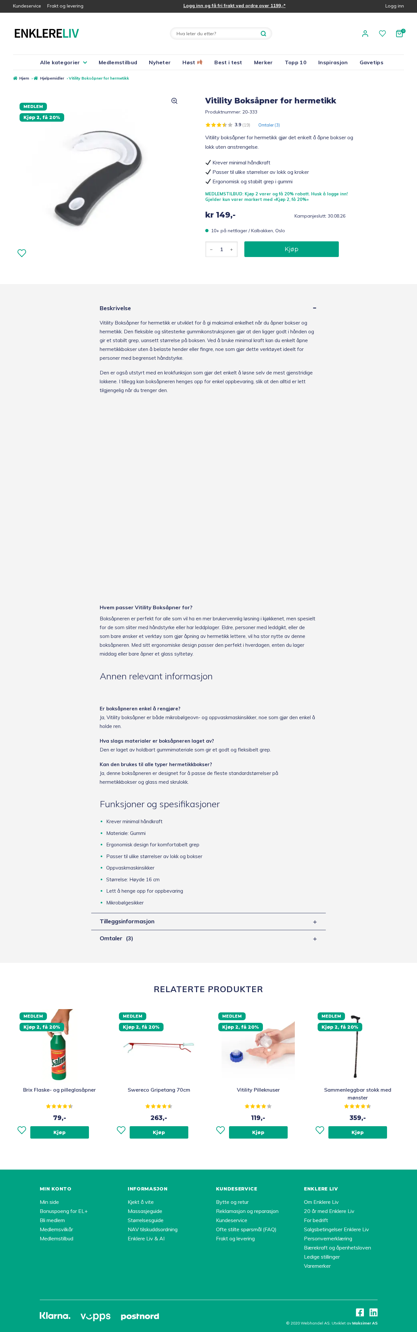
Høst (189, 62)
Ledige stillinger (322, 1256)
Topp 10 (296, 62)
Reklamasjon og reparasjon (247, 1211)
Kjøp (291, 249)
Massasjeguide (145, 1211)
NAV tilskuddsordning (153, 1229)
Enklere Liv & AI (146, 1238)
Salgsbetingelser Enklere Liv (336, 1229)
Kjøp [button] (59, 1132)
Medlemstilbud (118, 62)
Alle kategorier (60, 62)
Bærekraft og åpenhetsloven (337, 1247)
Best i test (228, 62)
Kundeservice (27, 6)
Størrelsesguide (146, 1220)
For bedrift (316, 1220)
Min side (49, 1202)
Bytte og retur (232, 1202)
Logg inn (394, 6)
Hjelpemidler (52, 78)
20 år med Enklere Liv (329, 1211)
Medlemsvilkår (56, 1229)
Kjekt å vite (141, 1202)
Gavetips (372, 62)
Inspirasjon (333, 62)
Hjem (24, 78)
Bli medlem (52, 1220)
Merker (263, 62)
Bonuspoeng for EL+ (64, 1211)
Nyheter (160, 62)
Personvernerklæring (328, 1238)
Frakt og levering (65, 6)
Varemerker (317, 1266)
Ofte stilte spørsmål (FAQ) (246, 1229)
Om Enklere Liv (321, 1202)
